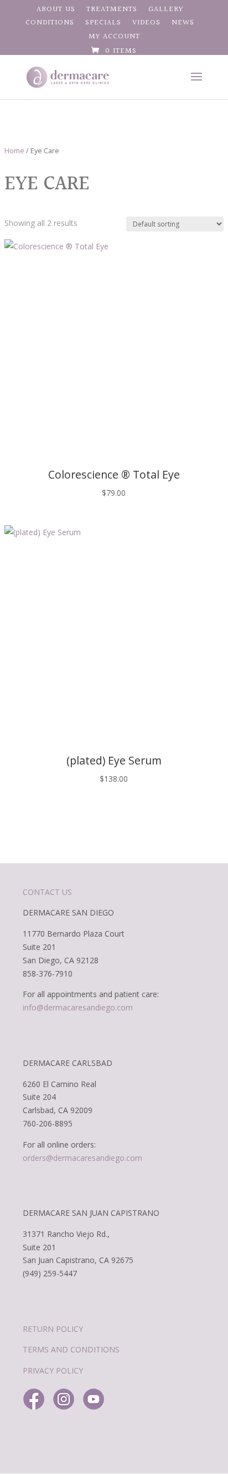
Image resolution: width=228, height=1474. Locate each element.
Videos (146, 24)
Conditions (49, 24)
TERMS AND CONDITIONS (71, 1349)
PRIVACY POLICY (53, 1370)
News (183, 24)
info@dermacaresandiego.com (78, 1007)
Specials (103, 24)
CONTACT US (47, 892)
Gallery (165, 11)
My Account (114, 38)
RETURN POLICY (53, 1329)
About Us (56, 11)
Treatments (111, 11)
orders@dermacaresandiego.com (82, 1158)
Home (14, 150)
